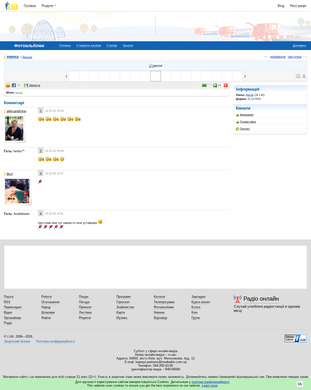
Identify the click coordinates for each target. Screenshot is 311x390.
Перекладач (13, 307)
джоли (19, 92)
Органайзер (12, 318)
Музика (121, 318)
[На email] (8, 85)
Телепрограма (164, 302)
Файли (46, 318)
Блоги (195, 307)
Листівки (85, 312)
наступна (294, 57)
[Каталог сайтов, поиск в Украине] (295, 337)
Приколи (85, 307)
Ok (300, 384)
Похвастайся (248, 121)
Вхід (281, 6)
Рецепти (85, 318)
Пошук (83, 296)
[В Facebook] (14, 85)
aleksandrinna (16, 111)
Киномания (246, 114)
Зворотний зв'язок (17, 341)
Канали (128, 45)
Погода (84, 302)
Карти (120, 312)
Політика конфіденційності (55, 341)
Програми (123, 296)
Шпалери (48, 312)
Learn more (210, 385)
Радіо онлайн (261, 298)
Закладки (198, 296)
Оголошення (50, 302)
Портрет (245, 128)
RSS (7, 302)
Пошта (8, 296)
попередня (278, 57)
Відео (8, 312)
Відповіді (160, 318)
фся (10, 174)
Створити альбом (89, 45)
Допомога (299, 45)
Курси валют (200, 302)
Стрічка (112, 45)
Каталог (159, 296)
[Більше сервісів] (19, 85)
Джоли (27, 57)
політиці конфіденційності (210, 382)
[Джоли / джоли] (155, 66)
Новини (159, 312)
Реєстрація (298, 6)
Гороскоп (123, 302)
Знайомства (125, 307)
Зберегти (34, 85)
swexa (12, 57)
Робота (46, 296)
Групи (195, 318)
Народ (46, 307)
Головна (30, 6)
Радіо (8, 323)
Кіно (194, 312)
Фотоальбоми (164, 307)
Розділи (47, 6)
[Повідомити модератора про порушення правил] (226, 85)
